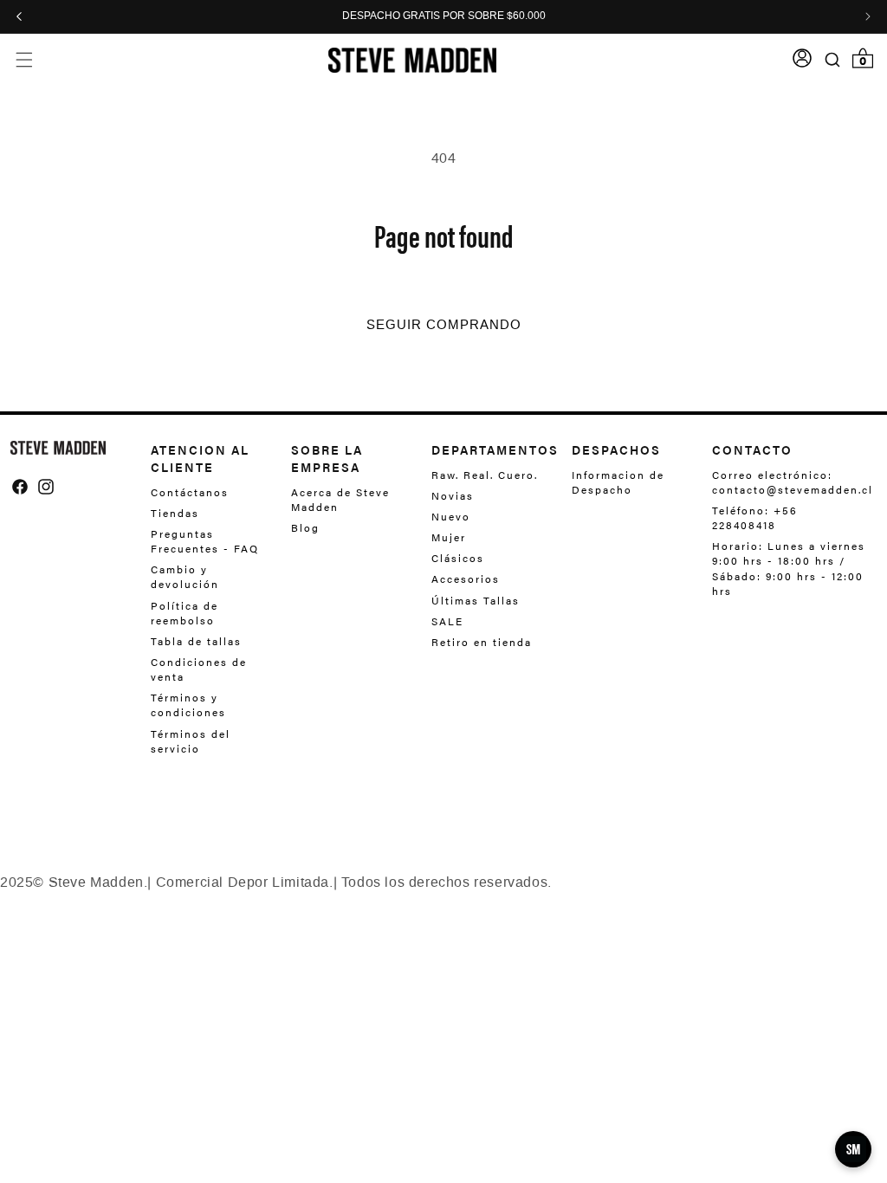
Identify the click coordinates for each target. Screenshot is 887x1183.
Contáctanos (190, 492)
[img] (19, 486)
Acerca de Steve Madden (340, 499)
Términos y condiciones (188, 704)
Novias (452, 495)
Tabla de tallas (196, 641)
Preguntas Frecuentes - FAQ (205, 541)
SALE (447, 621)
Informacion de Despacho (618, 482)
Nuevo (450, 516)
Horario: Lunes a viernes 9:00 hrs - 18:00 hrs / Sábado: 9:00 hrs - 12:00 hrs (788, 568)
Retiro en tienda (481, 642)
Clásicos (457, 558)
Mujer (448, 537)
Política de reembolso (184, 613)
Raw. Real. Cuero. (484, 475)
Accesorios (465, 578)
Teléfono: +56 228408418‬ (755, 517)
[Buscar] (833, 59)
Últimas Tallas (475, 600)
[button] (24, 60)
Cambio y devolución (185, 576)
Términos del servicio (190, 741)
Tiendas (175, 512)
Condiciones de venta (199, 669)
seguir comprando (443, 324)
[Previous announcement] (19, 16)
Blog (305, 527)
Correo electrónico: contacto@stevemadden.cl (788, 482)
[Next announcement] (868, 16)
